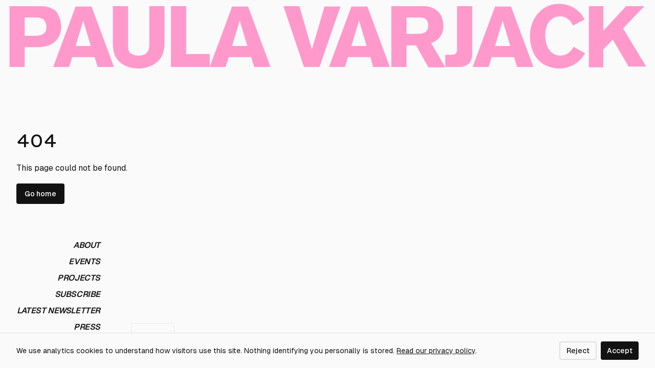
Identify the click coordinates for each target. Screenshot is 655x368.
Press (87, 327)
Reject (578, 351)
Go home (40, 194)
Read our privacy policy (436, 351)
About (86, 245)
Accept (619, 351)
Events (84, 261)
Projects (78, 278)
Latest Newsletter (58, 310)
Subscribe (77, 294)
